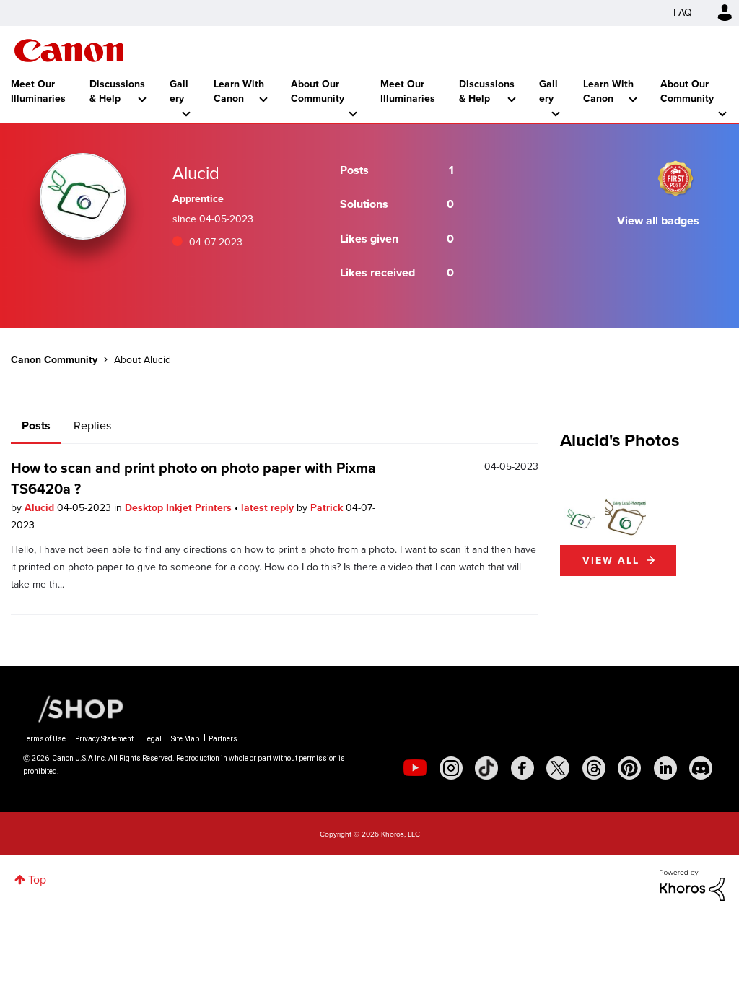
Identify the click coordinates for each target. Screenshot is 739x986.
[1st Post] (675, 178)
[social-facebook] (522, 768)
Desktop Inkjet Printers (180, 507)
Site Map (185, 739)
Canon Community (68, 50)
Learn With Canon (239, 91)
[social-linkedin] (665, 768)
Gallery (179, 91)
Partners (223, 739)
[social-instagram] (451, 768)
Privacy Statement (104, 739)
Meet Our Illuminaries (38, 91)
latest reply (269, 507)
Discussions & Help (117, 91)
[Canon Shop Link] (73, 708)
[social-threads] (593, 768)
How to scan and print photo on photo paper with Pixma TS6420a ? (193, 478)
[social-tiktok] (486, 768)
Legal (152, 739)
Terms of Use (44, 739)
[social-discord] (700, 768)
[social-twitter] (557, 768)
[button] (580, 518)
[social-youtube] (415, 768)
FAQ (682, 12)
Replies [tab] (92, 425)
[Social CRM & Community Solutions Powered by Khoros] (692, 884)
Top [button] (37, 879)
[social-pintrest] (629, 768)
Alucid (41, 507)
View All (610, 560)
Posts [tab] (36, 425)
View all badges (658, 220)
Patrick (328, 507)
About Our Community (317, 91)
